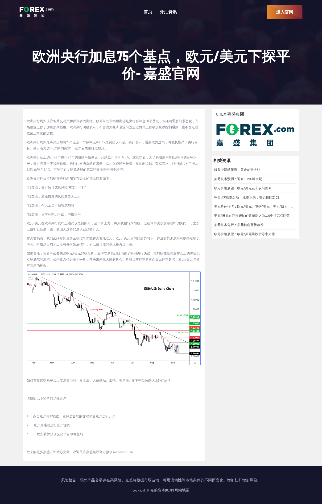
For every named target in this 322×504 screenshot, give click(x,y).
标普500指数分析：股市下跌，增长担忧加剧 (246, 197)
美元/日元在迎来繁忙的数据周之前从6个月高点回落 (252, 216)
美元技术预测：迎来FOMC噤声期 (238, 179)
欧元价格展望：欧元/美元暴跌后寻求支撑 (244, 234)
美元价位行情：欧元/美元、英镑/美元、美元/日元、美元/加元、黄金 (264, 206)
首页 (148, 11)
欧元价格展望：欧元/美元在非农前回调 (243, 188)
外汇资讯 (168, 11)
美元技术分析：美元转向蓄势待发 (239, 225)
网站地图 (182, 490)
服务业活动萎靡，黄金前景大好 (237, 170)
